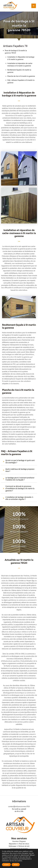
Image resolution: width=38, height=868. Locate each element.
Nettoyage (12, 846)
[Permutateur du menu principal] (33, 6)
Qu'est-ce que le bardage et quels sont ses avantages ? (20, 461)
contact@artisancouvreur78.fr (19, 806)
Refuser (16, 864)
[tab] (19, 461)
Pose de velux (24, 844)
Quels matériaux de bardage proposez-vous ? (20, 470)
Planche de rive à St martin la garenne (21, 76)
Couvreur (15, 841)
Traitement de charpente (19, 849)
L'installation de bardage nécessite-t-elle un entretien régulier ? (19, 498)
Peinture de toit (23, 846)
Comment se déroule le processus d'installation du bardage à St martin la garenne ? (19, 488)
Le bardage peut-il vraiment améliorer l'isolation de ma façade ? (19, 479)
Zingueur (22, 841)
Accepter (6, 864)
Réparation (13, 844)
